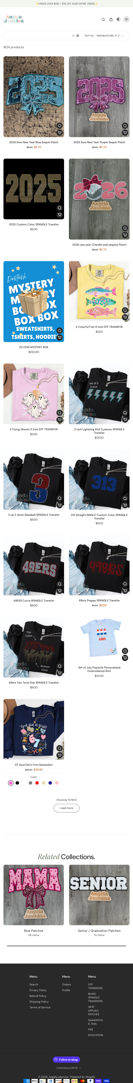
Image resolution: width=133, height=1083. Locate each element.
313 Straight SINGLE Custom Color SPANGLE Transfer (99, 516)
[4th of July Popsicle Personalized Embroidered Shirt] (99, 640)
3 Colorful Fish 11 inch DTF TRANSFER (99, 327)
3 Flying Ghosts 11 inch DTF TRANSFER (34, 429)
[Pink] (56, 782)
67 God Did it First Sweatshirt (34, 765)
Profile (66, 990)
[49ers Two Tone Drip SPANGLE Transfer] (33, 647)
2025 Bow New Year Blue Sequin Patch (33, 142)
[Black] (17, 782)
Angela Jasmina (58, 1077)
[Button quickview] (59, 126)
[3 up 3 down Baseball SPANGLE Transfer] (33, 479)
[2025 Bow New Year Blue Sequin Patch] (33, 96)
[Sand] (43, 782)
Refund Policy (37, 996)
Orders (66, 984)
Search (33, 984)
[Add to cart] (59, 133)
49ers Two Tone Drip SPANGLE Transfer (34, 682)
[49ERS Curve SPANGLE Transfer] (33, 565)
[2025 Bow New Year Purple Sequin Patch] (99, 96)
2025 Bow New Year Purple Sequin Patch (99, 142)
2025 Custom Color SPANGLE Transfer (34, 224)
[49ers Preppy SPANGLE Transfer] (99, 565)
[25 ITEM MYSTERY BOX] (33, 301)
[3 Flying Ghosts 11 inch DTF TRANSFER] (33, 394)
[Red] (37, 782)
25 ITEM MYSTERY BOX (33, 347)
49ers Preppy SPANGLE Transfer (99, 600)
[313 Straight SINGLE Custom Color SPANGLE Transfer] (99, 479)
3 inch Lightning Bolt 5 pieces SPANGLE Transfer (99, 431)
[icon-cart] (111, 19)
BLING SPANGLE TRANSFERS (95, 997)
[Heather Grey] (30, 782)
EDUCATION (95, 1035)
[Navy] (50, 782)
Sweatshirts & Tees (95, 1021)
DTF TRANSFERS (95, 986)
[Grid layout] (78, 36)
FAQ (90, 1029)
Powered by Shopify (82, 1077)
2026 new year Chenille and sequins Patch (99, 245)
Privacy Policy (38, 990)
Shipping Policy (39, 1001)
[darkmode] (118, 19)
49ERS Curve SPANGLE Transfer (34, 600)
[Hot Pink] (10, 782)
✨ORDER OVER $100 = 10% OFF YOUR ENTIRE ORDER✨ (67, 3)
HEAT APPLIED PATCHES (93, 1010)
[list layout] (74, 36)
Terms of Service (39, 1007)
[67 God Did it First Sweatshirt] (33, 729)
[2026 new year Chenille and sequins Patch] (99, 199)
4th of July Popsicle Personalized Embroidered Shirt (99, 669)
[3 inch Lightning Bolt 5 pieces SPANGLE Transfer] (99, 394)
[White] (23, 782)
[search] (103, 19)
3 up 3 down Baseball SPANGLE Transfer (34, 515)
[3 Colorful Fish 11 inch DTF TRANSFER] (99, 291)
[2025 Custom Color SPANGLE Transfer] (33, 189)
